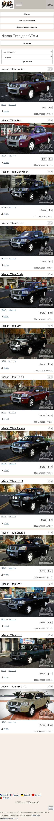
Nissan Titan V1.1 (11, 635)
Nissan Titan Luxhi (12, 481)
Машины (12, 104)
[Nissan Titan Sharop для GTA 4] (27, 550)
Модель (27, 43)
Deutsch (27, 795)
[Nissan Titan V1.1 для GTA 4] (27, 653)
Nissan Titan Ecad (11, 120)
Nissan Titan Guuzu (12, 223)
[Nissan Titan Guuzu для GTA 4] (27, 241)
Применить (27, 61)
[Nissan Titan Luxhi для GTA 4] (27, 499)
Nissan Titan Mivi (11, 325)
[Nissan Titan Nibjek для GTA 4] (27, 395)
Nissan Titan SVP (11, 583)
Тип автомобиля (27, 20)
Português (6, 797)
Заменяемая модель (27, 26)
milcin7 (6, 111)
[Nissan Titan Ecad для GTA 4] (27, 138)
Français (16, 795)
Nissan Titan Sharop (13, 532)
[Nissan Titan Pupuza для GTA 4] (27, 87)
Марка (27, 14)
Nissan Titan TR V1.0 (13, 686)
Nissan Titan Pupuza (13, 69)
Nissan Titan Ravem (13, 428)
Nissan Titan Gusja (12, 274)
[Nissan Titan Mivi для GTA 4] (27, 343)
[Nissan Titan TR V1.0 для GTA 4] (27, 704)
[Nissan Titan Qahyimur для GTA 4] (27, 190)
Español (38, 795)
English (5, 795)
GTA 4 (3, 104)
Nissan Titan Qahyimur (14, 171)
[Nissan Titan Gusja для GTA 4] (27, 292)
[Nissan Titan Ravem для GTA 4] (27, 446)
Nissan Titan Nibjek (12, 376)
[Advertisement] (27, 763)
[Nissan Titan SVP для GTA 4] (27, 602)
